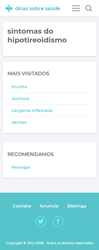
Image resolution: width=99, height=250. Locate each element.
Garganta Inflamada (32, 110)
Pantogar (21, 167)
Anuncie (49, 206)
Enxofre (19, 86)
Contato (22, 206)
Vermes (19, 122)
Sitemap (76, 206)
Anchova (20, 98)
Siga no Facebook (58, 221)
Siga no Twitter (41, 221)
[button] (89, 8)
